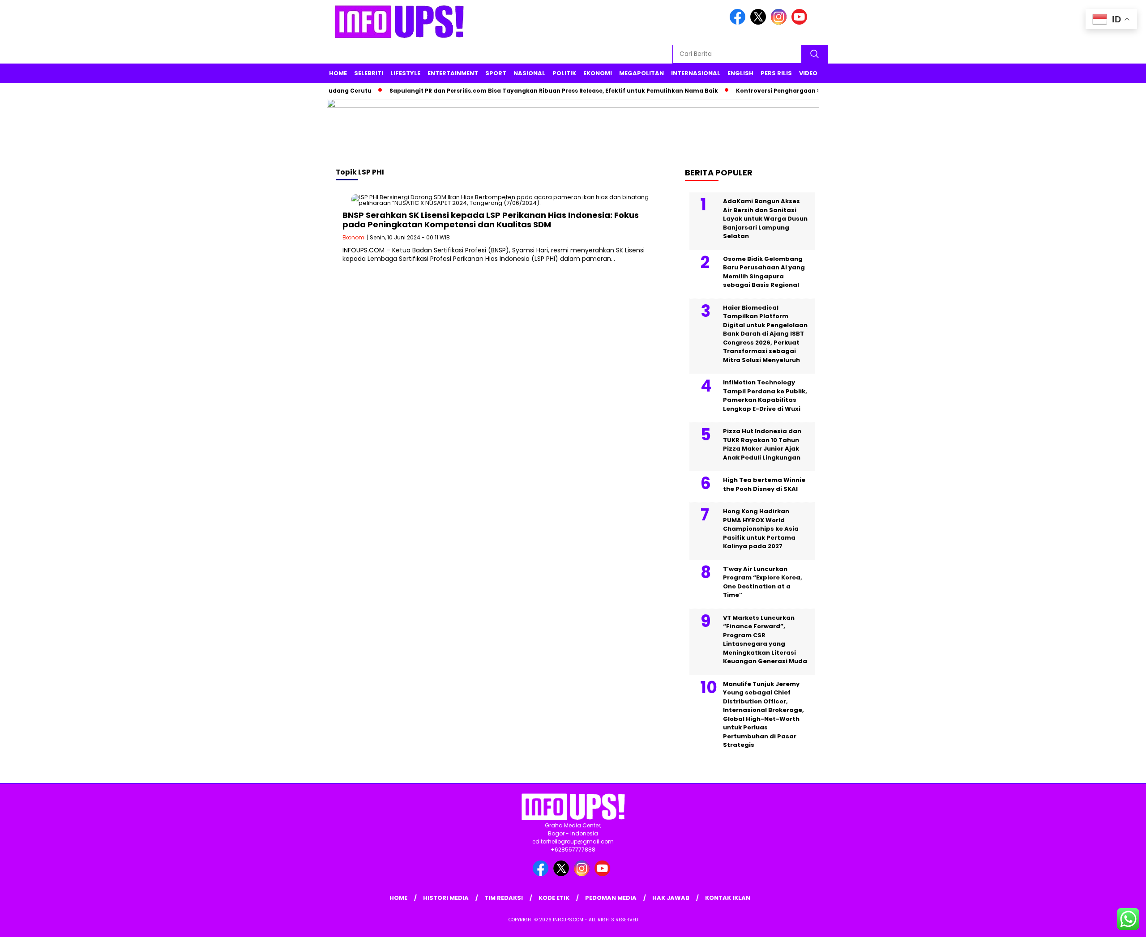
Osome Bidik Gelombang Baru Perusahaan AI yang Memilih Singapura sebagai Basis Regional (764, 272)
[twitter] (759, 22)
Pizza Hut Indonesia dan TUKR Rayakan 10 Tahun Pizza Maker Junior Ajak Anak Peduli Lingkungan (762, 444)
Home (338, 73)
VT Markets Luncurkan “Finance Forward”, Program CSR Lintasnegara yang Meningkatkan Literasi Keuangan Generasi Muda (765, 639)
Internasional (695, 73)
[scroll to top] (1104, 923)
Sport (495, 73)
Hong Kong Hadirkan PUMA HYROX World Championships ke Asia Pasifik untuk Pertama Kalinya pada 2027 (761, 528)
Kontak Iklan (727, 898)
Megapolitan (641, 73)
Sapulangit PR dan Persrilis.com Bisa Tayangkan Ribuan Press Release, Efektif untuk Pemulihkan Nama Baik (536, 90)
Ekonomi (597, 73)
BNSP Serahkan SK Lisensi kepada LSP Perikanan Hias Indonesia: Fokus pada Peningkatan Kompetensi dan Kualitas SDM (490, 219)
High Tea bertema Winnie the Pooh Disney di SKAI (764, 484)
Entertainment (453, 73)
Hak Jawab (670, 898)
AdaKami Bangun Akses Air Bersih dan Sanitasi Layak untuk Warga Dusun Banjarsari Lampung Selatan (765, 218)
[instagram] (780, 22)
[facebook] (739, 22)
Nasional (529, 73)
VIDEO (808, 73)
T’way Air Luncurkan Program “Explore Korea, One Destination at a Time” (762, 582)
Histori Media (446, 898)
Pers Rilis (776, 73)
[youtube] (800, 22)
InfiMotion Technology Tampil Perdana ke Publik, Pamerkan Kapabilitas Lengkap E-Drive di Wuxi (765, 395)
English (740, 73)
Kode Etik (554, 898)
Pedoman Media (611, 898)
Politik (564, 73)
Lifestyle (405, 73)
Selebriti (368, 73)
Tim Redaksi (503, 898)
